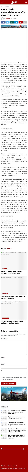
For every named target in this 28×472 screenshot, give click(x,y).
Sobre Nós (3, 465)
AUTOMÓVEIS (5, 318)
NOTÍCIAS (7, 6)
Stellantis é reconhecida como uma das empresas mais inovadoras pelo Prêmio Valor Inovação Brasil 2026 (17, 430)
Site (2, 370)
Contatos (16, 465)
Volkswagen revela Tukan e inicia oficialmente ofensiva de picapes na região (16, 424)
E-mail (3, 364)
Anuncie (9, 465)
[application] (14, 394)
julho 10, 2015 (15, 18)
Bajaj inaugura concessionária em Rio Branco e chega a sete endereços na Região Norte (16, 437)
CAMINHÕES (5, 293)
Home (2, 6)
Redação (8, 18)
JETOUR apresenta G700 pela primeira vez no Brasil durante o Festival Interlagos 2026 (17, 412)
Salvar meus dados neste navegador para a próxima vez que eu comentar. (14, 378)
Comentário (4, 338)
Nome (3, 357)
